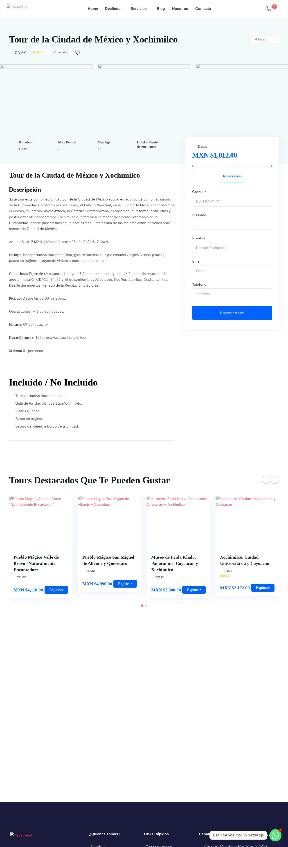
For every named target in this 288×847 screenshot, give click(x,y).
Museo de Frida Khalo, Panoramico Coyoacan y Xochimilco (174, 563)
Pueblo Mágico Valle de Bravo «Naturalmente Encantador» (36, 563)
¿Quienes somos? (104, 834)
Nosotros (180, 9)
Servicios (139, 9)
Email (196, 261)
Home (93, 9)
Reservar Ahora (232, 313)
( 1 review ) (60, 52)
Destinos (112, 9)
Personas (199, 215)
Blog (161, 9)
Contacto (203, 9)
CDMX (20, 52)
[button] (142, 605)
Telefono (199, 284)
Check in (199, 191)
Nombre (198, 238)
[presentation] (266, 480)
